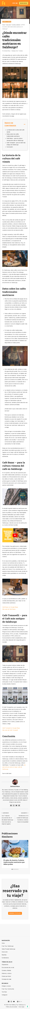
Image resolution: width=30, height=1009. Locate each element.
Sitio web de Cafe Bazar (9, 609)
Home (3, 24)
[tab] (13, 869)
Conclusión (10, 147)
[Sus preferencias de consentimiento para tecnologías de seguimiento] (27, 1006)
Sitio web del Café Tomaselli (10, 730)
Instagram (4, 995)
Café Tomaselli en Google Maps (11, 728)
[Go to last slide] (4, 854)
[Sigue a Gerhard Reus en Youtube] (16, 805)
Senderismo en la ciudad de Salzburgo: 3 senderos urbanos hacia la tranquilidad (22, 817)
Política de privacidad (11, 1006)
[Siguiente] (26, 854)
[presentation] (15, 848)
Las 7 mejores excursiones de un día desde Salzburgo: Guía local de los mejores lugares (7, 818)
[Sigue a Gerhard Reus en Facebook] (11, 805)
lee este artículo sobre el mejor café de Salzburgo (14, 767)
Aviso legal (21, 1006)
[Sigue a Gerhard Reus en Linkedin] (19, 805)
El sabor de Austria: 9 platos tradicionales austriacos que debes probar (14, 862)
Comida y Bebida (7, 21)
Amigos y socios (6, 986)
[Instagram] (11, 1001)
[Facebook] (8, 1001)
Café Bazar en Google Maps (10, 607)
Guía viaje (8, 24)
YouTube (4, 992)
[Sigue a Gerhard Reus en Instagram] (14, 805)
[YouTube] (14, 1001)
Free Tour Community (8, 989)
